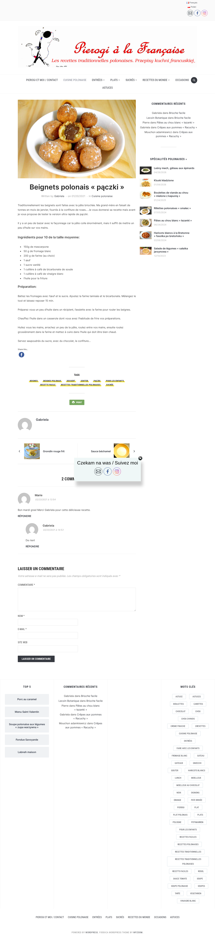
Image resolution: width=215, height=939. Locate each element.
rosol (201, 871)
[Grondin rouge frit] (32, 451)
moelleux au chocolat (188, 785)
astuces (196, 696)
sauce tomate (180, 878)
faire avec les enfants (188, 748)
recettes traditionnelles (188, 851)
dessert (71, 381)
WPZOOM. (138, 932)
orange (177, 800)
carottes (198, 704)
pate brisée (196, 800)
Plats (114, 80)
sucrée (109, 384)
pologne (177, 822)
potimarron (197, 822)
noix (179, 792)
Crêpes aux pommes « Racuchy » (177, 127)
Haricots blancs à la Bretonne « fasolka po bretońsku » (171, 234)
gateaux (179, 763)
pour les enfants (115, 381)
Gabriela (59, 196)
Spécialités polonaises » (168, 159)
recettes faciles (188, 837)
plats (200, 815)
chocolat (180, 711)
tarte (177, 893)
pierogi (180, 807)
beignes (34, 381)
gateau (200, 755)
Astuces (107, 87)
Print (79, 402)
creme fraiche (178, 726)
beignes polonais (52, 381)
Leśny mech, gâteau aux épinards (174, 168)
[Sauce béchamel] (121, 451)
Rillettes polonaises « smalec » (172, 208)
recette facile (47, 384)
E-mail (22, 629)
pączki (97, 381)
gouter (84, 381)
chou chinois (188, 718)
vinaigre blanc (188, 901)
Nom (21, 615)
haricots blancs (196, 770)
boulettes (178, 704)
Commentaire (26, 584)
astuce (179, 696)
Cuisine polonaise (74, 80)
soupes (201, 886)
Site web (22, 642)
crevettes (200, 726)
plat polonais (180, 815)
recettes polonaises (188, 844)
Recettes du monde (155, 80)
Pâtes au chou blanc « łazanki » (175, 122)
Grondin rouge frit (54, 451)
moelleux (196, 778)
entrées (188, 741)
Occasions (182, 80)
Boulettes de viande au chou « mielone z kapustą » (171, 194)
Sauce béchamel (101, 451)
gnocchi (197, 763)
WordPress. (92, 932)
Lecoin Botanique (157, 117)
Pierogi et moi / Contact (42, 80)
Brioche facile (177, 112)
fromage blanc (179, 755)
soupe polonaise (179, 886)
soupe (200, 878)
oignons (195, 792)
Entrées (97, 80)
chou (198, 711)
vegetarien (195, 893)
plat (196, 807)
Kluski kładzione (164, 180)
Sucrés (130, 80)
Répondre (24, 516)
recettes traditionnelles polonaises (81, 384)
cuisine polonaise (188, 733)
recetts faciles (180, 871)
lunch (178, 778)
